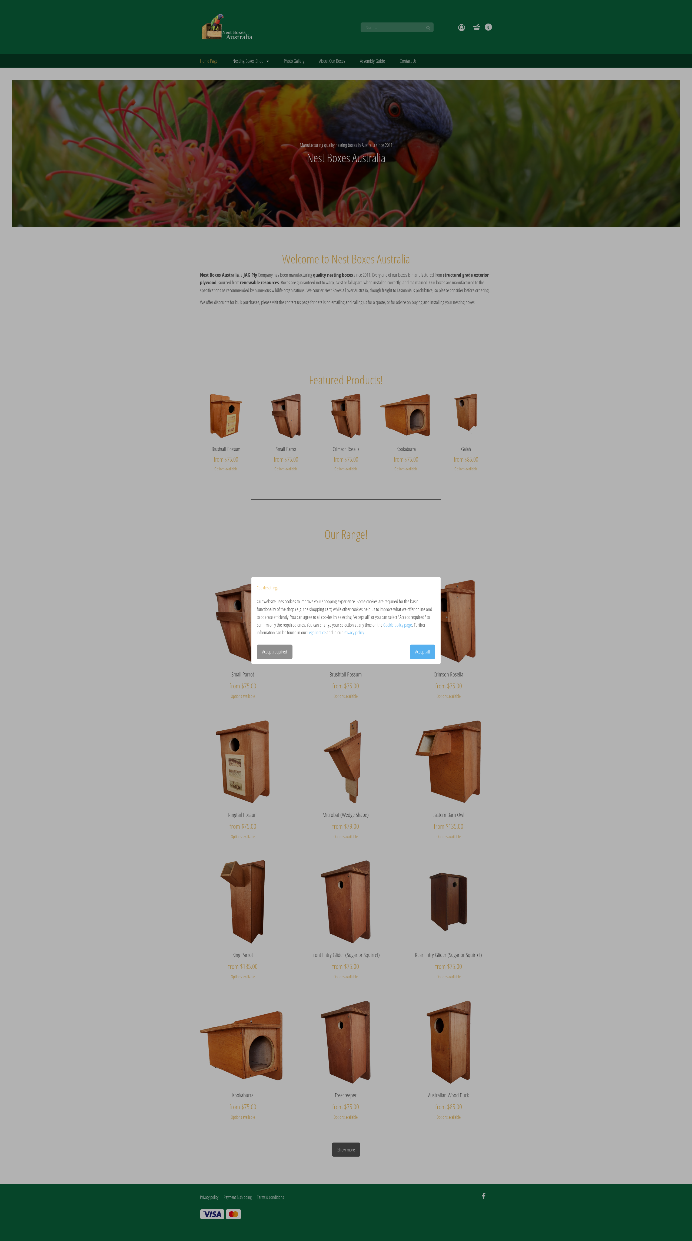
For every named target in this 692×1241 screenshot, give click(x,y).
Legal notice (316, 632)
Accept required (274, 651)
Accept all (422, 651)
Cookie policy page (397, 625)
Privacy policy (354, 632)
